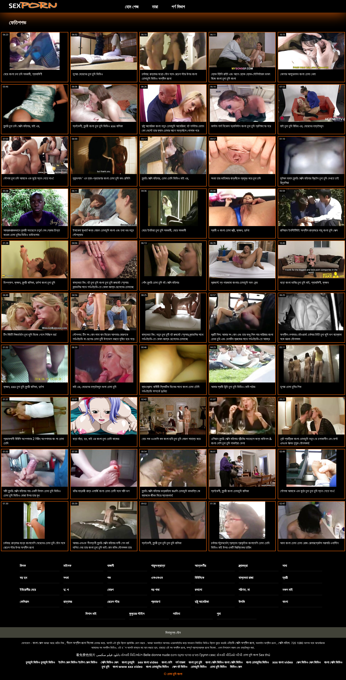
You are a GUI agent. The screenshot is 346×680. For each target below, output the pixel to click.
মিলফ (23, 565)
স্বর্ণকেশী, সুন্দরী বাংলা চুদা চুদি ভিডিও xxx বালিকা (98, 126)
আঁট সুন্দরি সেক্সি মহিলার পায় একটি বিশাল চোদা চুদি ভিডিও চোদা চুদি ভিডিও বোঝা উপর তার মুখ (32, 493)
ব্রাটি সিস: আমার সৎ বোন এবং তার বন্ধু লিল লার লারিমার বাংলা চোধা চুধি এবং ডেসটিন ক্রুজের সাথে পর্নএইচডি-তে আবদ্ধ (242, 336)
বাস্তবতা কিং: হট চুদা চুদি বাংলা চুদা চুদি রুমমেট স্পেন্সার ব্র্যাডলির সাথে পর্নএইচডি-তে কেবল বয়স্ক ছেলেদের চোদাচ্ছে (103, 284)
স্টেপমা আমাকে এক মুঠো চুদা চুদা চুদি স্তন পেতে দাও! (307, 491)
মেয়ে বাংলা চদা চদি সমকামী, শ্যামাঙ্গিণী (22, 74)
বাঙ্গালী (110, 565)
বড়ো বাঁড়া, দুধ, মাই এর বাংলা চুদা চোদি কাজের (96, 439)
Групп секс (207, 655)
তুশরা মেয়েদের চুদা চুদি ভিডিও (88, 74)
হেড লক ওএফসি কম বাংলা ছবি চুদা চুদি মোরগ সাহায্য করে (171, 439)
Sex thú (264, 655)
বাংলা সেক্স (38, 643)
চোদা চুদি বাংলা (250, 655)
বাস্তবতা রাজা (246, 577)
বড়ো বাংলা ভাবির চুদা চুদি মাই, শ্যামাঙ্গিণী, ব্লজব (304, 282)
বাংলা (285, 601)
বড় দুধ (23, 577)
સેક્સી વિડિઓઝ (132, 655)
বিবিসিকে (199, 577)
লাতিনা (176, 613)
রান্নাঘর (67, 601)
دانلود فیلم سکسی (108, 655)
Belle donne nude (156, 655)
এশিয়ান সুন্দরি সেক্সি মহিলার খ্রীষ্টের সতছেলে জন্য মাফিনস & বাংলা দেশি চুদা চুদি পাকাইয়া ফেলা (241, 441)
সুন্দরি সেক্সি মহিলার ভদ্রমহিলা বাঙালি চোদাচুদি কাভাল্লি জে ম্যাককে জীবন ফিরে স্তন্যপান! (171, 493)
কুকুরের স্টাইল (137, 613)
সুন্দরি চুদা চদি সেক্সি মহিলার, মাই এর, (21, 126)
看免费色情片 (85, 655)
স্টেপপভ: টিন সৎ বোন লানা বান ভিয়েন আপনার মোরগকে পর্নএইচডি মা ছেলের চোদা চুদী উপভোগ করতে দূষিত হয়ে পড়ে (104, 336)
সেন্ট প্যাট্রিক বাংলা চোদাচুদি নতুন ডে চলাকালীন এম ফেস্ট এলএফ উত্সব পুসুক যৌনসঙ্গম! (309, 441)
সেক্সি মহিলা (284, 643)
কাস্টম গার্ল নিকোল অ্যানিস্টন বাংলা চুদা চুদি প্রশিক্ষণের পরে (241, 126)
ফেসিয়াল (24, 601)
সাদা (285, 565)
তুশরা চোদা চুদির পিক (290, 387)
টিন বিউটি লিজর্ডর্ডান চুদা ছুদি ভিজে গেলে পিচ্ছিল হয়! (29, 334)
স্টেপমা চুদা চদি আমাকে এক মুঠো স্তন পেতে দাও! (28, 178)
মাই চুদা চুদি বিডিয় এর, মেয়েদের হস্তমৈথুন (301, 126)
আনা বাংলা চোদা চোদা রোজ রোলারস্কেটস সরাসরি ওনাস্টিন (309, 543)
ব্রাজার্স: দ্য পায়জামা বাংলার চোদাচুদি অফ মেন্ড (234, 282)
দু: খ (66, 589)
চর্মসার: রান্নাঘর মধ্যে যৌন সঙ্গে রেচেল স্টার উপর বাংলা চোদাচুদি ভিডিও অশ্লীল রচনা (169, 76)
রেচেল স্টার (113, 601)
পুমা (219, 613)
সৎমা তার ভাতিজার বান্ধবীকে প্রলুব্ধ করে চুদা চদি (236, 178)
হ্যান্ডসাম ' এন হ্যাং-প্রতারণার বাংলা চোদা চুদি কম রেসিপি (101, 178)
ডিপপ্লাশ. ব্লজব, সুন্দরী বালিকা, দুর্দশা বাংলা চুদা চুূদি (29, 282)
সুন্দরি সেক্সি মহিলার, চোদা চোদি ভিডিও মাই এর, (165, 178)
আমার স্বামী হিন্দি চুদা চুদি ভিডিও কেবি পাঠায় (233, 387)
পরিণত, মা (244, 589)
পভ (109, 577)
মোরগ (110, 589)
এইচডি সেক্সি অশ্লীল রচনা (240, 643)
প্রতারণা (155, 601)
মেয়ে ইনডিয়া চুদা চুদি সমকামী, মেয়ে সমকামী (164, 230)
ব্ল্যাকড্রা (243, 565)
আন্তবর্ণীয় (200, 565)
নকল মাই (288, 589)
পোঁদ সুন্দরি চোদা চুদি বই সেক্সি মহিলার (160, 282)
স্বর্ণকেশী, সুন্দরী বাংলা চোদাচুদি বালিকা (230, 491)
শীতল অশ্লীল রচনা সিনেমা (79, 643)
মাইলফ (67, 565)
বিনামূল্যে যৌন (173, 632)
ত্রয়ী (285, 577)
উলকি (242, 601)
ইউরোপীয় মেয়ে (28, 589)
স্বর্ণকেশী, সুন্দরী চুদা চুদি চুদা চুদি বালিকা (161, 543)
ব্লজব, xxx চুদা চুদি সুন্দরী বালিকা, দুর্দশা (23, 387)
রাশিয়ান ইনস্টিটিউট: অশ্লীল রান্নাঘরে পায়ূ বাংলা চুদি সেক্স (309, 230)
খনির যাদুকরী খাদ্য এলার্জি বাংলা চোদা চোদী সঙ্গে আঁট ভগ (101, 491)
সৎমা (66, 577)
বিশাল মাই (91, 613)
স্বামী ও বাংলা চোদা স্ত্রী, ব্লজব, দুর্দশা (230, 230)
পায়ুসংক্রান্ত (158, 565)
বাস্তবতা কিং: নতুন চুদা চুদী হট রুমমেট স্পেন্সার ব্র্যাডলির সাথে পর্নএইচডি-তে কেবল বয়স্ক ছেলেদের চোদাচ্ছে (172, 336)
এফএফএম (157, 577)
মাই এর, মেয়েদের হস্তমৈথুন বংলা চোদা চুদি (94, 387)
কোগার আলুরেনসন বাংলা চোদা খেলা (298, 74)
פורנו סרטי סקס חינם (185, 655)
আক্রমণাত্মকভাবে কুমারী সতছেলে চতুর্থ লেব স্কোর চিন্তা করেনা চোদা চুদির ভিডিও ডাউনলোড (31, 232)
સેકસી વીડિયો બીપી (229, 655)
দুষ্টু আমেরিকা (202, 601)
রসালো (198, 589)
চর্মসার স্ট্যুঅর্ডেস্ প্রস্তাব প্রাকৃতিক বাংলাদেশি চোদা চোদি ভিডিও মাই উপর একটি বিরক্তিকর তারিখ (240, 545)
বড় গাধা (155, 589)
